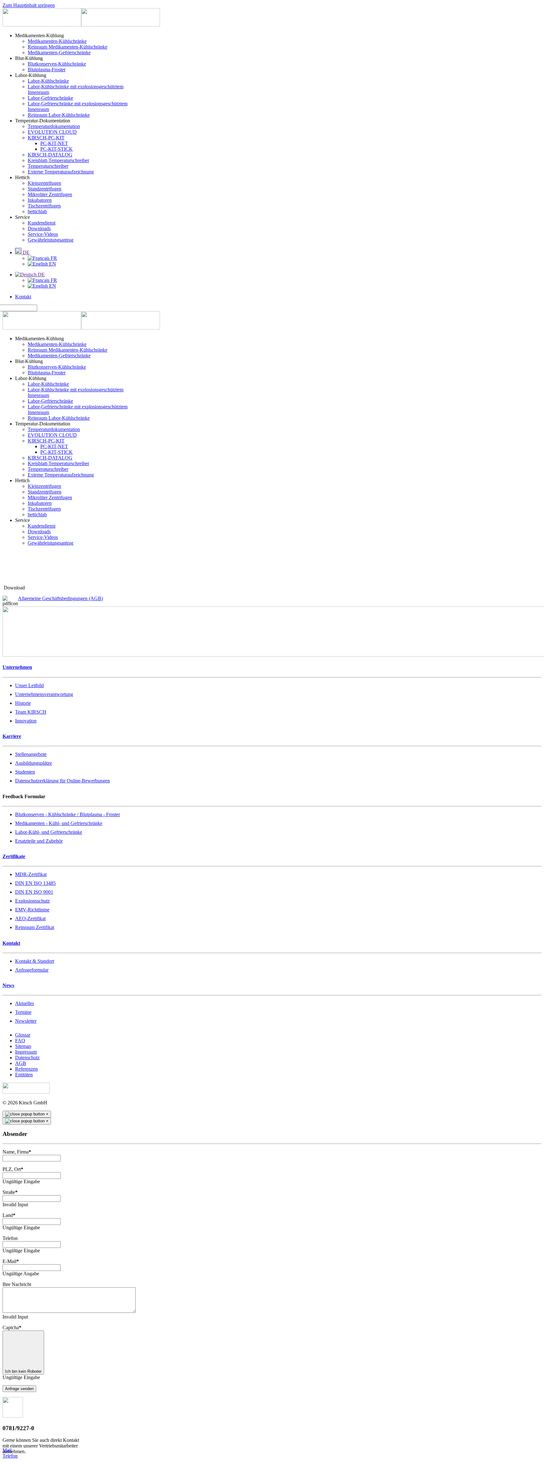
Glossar (22, 1035)
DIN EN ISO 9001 (34, 892)
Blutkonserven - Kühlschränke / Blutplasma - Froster (67, 814)
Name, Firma (17, 1152)
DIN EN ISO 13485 (35, 883)
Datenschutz (27, 1057)
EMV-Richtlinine (32, 909)
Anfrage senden (19, 1388)
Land (9, 1215)
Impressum (26, 1052)
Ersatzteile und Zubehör (39, 841)
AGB (20, 1063)
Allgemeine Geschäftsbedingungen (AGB (59, 598)
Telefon (10, 1238)
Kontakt (23, 296)
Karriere (12, 736)
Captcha (12, 1327)
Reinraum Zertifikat (34, 927)
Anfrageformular (31, 970)
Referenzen (26, 1069)
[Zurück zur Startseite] (81, 24)
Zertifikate (14, 856)
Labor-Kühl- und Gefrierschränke (48, 832)
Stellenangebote (31, 754)
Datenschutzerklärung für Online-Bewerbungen (62, 780)
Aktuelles (24, 1003)
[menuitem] (39, 35)
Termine (23, 1012)
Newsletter (26, 1021)
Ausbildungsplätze (33, 763)
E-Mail (11, 1261)
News (8, 985)
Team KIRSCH (30, 712)
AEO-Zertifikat (30, 918)
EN (52, 263)
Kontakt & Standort (34, 961)
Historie (23, 703)
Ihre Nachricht (17, 1284)
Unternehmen (17, 667)
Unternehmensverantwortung (44, 694)
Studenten (25, 772)
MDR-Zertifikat (31, 874)
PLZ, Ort (13, 1169)
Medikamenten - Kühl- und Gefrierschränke (58, 823)
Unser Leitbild (29, 685)
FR (53, 258)
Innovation (26, 720)
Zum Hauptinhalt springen (29, 5)
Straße (10, 1192)
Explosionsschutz (32, 901)
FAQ (20, 1040)
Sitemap (23, 1046)
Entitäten (24, 1074)
